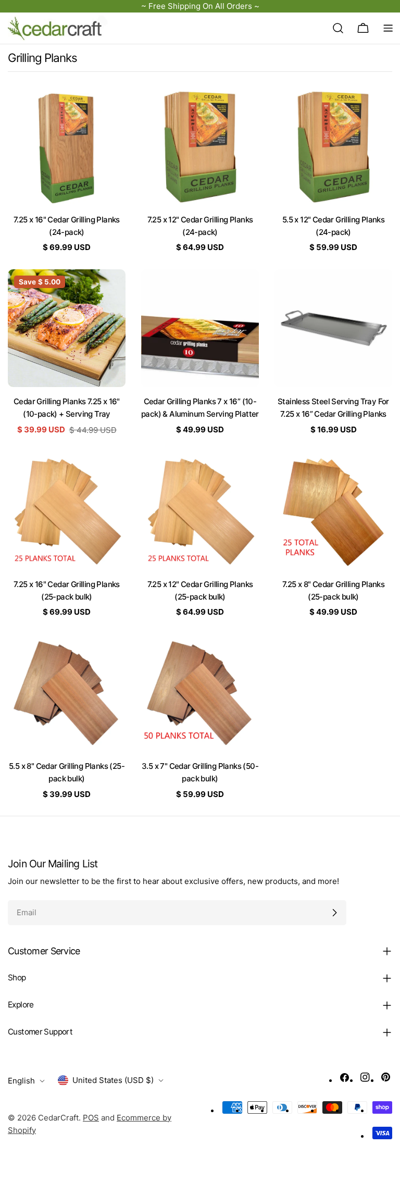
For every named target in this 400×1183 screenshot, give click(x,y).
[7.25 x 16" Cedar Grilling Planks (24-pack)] (67, 146)
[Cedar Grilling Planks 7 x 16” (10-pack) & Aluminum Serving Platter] (200, 328)
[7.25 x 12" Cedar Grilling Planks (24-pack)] (200, 146)
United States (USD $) (113, 1080)
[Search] (338, 28)
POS (91, 1118)
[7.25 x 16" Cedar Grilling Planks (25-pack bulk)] (67, 511)
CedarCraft (58, 1118)
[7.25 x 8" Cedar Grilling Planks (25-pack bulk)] (333, 511)
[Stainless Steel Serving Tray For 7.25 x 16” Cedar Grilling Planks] (333, 328)
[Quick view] (110, 110)
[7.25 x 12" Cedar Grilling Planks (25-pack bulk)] (200, 511)
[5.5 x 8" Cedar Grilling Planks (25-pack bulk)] (67, 693)
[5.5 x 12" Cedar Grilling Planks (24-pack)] (333, 146)
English (21, 1081)
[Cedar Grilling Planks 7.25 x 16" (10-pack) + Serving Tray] (67, 328)
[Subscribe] (334, 913)
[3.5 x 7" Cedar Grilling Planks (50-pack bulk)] (200, 693)
